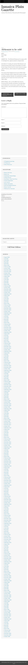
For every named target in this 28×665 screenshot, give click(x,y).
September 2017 (7, 427)
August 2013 (7, 505)
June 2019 (6, 394)
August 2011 (7, 544)
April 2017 (6, 435)
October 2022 (7, 330)
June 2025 (6, 279)
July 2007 (6, 622)
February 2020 (7, 381)
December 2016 (7, 442)
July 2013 (6, 507)
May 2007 (6, 625)
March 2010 (6, 571)
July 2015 (6, 469)
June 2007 (6, 623)
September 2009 (7, 580)
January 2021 (7, 364)
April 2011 (6, 550)
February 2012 (7, 534)
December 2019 (7, 384)
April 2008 (6, 607)
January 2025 (7, 287)
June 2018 (6, 413)
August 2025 (7, 276)
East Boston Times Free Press (10, 179)
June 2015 (6, 470)
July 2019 (6, 392)
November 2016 (7, 443)
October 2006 (7, 636)
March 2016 (6, 456)
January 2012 (7, 536)
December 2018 (7, 403)
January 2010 (7, 574)
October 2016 (7, 445)
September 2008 (7, 599)
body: (2, 56)
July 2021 (6, 354)
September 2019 (7, 389)
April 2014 (6, 493)
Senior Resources (8, 164)
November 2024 (7, 290)
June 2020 (6, 375)
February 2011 (7, 553)
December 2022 (7, 327)
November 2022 (7, 329)
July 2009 (6, 584)
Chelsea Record (7, 177)
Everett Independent (8, 180)
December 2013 (7, 499)
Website (3, 126)
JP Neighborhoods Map (9, 161)
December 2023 (7, 308)
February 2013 (7, 515)
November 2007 (7, 615)
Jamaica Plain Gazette (12, 8)
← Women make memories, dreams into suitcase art (6, 94)
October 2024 (7, 292)
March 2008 (6, 609)
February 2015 (7, 477)
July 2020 (6, 373)
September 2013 (7, 504)
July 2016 (6, 450)
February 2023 (7, 324)
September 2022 (7, 332)
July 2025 (6, 278)
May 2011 (6, 548)
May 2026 (6, 262)
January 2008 (7, 612)
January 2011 (7, 555)
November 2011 (7, 539)
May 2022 (6, 338)
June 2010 (6, 566)
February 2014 (7, 496)
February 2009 (7, 591)
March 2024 (6, 303)
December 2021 (7, 346)
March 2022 (6, 341)
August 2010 (7, 563)
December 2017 (7, 423)
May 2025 (6, 281)
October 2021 (7, 349)
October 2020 (7, 368)
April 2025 (6, 282)
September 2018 (7, 408)
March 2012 (6, 533)
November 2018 (7, 405)
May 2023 (6, 319)
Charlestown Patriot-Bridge (10, 175)
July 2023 (6, 316)
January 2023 (7, 325)
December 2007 (7, 614)
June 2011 (6, 547)
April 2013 (6, 512)
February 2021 (7, 362)
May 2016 (6, 453)
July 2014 (6, 488)
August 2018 (7, 410)
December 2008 (7, 595)
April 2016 (6, 454)
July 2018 (6, 411)
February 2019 (7, 400)
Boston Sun (6, 174)
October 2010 (7, 560)
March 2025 (6, 284)
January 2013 (7, 517)
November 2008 (7, 596)
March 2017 (6, 437)
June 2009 (6, 585)
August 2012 (7, 524)
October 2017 (7, 426)
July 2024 (6, 297)
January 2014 (7, 497)
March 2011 (6, 552)
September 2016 (7, 446)
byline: (2, 53)
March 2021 (6, 360)
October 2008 (7, 598)
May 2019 (6, 395)
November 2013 (7, 501)
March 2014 (6, 494)
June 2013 (6, 509)
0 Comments (17, 51)
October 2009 (7, 579)
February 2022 (7, 343)
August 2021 (7, 352)
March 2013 (6, 513)
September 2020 (7, 370)
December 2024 (7, 289)
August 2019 (7, 391)
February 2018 (7, 419)
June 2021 (6, 356)
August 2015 (7, 467)
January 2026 (7, 268)
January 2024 (7, 306)
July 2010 (6, 564)
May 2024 (6, 300)
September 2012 (7, 523)
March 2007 (6, 628)
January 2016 (7, 459)
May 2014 (6, 491)
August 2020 (7, 372)
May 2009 (6, 587)
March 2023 (6, 322)
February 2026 (7, 266)
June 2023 (6, 317)
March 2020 (6, 380)
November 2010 (7, 558)
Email (2, 122)
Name (3, 119)
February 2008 (7, 611)
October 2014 (7, 483)
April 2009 (6, 588)
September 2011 (7, 542)
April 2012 (6, 531)
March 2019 (6, 399)
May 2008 (6, 606)
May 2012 (6, 529)
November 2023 (7, 309)
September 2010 (7, 561)
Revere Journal (7, 187)
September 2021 (7, 351)
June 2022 (6, 336)
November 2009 (7, 577)
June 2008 (6, 604)
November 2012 (7, 520)
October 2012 (7, 521)
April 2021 (6, 359)
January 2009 (7, 593)
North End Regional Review (10, 185)
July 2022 (6, 335)
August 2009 (7, 582)
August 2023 (7, 314)
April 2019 (6, 397)
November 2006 (7, 635)
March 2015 (6, 475)
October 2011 (7, 540)
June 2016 (6, 451)
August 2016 (7, 448)
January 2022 (7, 344)
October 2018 (7, 407)
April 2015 (6, 473)
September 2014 (7, 485)
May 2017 (6, 434)
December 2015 (7, 461)
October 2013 (7, 502)
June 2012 (6, 528)
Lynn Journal (7, 182)
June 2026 (6, 260)
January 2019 (7, 402)
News (2, 47)
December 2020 (7, 365)
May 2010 (6, 568)
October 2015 (7, 464)
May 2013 (6, 510)
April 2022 (6, 340)
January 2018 (7, 421)
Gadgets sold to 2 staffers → (20, 94)
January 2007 (7, 631)
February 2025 (7, 285)
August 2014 (7, 486)
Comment (3, 106)
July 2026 (6, 258)
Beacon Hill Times (8, 172)
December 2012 (7, 518)
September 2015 (7, 466)
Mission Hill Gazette (8, 183)
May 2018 (6, 415)
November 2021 (7, 348)
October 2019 (7, 387)
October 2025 (7, 273)
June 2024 (6, 298)
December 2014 (7, 480)
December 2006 (7, 633)
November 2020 (7, 367)
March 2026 (6, 265)
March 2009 (6, 590)
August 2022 (7, 333)
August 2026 (7, 257)
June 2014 (6, 489)
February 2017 (7, 438)
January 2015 (7, 478)
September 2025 (7, 274)
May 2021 (6, 357)
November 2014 (7, 482)
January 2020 (7, 383)
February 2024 (7, 305)
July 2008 (6, 603)
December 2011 (7, 537)
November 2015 (7, 462)
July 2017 (6, 431)
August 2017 (7, 429)
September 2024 (7, 293)
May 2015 (6, 472)
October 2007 (7, 617)
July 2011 (6, 545)
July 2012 (6, 526)
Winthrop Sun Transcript (9, 188)
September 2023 (7, 313)
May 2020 (6, 376)
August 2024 (7, 295)
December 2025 (7, 270)
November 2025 (7, 271)
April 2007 (6, 626)
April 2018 (6, 416)
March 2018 (6, 418)
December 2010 (7, 556)
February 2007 (7, 630)
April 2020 (6, 378)
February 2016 (7, 458)
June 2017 (6, 432)
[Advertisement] (14, 32)
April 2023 (6, 321)
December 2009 (7, 575)
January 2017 (7, 440)
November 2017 (7, 424)
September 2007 (7, 619)
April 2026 (6, 263)
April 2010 (6, 569)
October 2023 (7, 311)
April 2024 (6, 301)
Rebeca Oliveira (5, 51)
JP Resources (7, 162)
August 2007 (7, 620)
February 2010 (7, 572)
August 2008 (7, 601)
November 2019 (7, 386)
